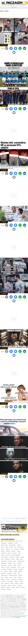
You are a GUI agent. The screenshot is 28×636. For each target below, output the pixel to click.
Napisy (15, 561)
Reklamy (11, 571)
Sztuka (19, 577)
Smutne (20, 575)
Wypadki (20, 585)
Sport (11, 577)
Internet (9, 553)
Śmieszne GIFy (4, 575)
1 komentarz (4, 105)
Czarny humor (4, 545)
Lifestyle (22, 557)
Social (2, 577)
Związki (23, 587)
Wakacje (7, 583)
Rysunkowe (9, 573)
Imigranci (13, 551)
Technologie (14, 579)
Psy (2, 571)
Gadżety (8, 549)
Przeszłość (9, 569)
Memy (2, 559)
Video (2, 583)
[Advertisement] (14, 502)
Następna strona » (14, 521)
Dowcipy (19, 545)
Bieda (6, 540)
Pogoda (14, 565)
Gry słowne (16, 549)
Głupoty (3, 551)
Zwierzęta (3, 589)
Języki (19, 553)
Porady (7, 567)
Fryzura (3, 549)
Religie (15, 571)
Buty (21, 540)
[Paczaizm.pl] (14, 3)
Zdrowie (18, 587)
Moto (21, 559)
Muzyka (10, 561)
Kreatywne (11, 557)
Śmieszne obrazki (13, 575)
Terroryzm (3, 581)
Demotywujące (12, 545)
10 (16, 518)
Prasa (23, 567)
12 (21, 518)
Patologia (10, 563)
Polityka (3, 567)
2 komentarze (4, 473)
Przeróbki (3, 569)
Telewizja (20, 579)
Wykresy (14, 585)
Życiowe (9, 589)
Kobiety (3, 555)
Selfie (14, 573)
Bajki (2, 540)
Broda (17, 540)
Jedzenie (14, 553)
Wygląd (9, 585)
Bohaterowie (12, 540)
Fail (15, 547)
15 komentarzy (3, 45)
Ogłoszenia (3, 563)
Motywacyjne (4, 561)
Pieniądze (19, 563)
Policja (19, 565)
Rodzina (20, 571)
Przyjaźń (15, 569)
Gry (12, 549)
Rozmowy (3, 573)
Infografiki (3, 553)
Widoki (11, 583)
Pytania (5, 571)
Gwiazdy (22, 549)
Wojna (21, 583)
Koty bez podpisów (15, 555)
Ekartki (11, 547)
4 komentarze (4, 403)
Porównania (13, 567)
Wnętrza (17, 583)
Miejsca (13, 559)
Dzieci (2, 547)
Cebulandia (3, 543)
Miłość (17, 559)
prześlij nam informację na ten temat (19, 616)
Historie (8, 551)
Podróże (10, 565)
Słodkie (2, 579)
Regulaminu (18, 617)
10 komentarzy (3, 348)
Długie (6, 547)
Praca (19, 567)
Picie (14, 563)
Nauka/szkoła (21, 561)
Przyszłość (20, 569)
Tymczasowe (10, 581)
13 (23, 518)
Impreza (19, 551)
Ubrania (16, 581)
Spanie (6, 577)
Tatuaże (7, 579)
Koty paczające (4, 557)
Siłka (18, 573)
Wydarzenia (4, 585)
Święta (15, 577)
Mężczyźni (7, 559)
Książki (17, 557)
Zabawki (3, 587)
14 (25, 518)
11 (19, 518)
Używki (21, 581)
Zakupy (13, 587)
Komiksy (8, 555)
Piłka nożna (3, 565)
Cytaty (15, 543)
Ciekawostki (10, 543)
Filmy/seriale (20, 547)
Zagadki (8, 587)
